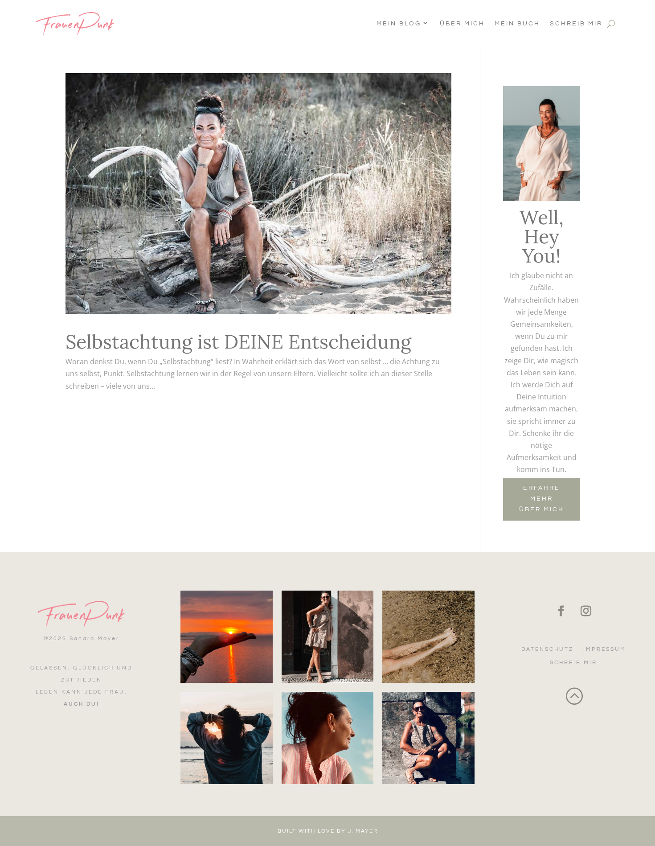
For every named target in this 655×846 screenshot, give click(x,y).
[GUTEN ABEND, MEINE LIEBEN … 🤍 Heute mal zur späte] (226, 637)
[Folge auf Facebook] (561, 611)
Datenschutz (547, 649)
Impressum (604, 649)
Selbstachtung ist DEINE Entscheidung (238, 341)
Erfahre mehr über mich (541, 499)
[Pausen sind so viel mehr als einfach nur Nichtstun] (428, 637)
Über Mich (462, 24)
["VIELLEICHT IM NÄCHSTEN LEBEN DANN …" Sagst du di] (328, 738)
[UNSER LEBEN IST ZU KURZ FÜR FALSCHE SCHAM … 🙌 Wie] (328, 637)
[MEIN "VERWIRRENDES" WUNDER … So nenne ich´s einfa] (428, 738)
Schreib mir (576, 24)
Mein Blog (399, 24)
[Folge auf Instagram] (586, 611)
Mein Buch (517, 24)
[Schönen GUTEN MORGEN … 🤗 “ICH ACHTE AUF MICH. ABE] (226, 738)
